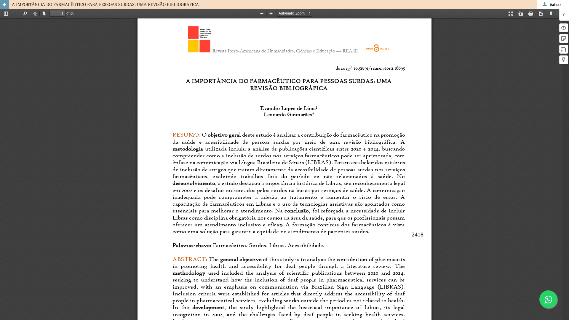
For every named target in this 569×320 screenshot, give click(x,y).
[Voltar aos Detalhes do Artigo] (4, 4)
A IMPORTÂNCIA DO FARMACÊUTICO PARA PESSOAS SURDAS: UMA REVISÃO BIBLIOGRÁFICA (105, 4)
